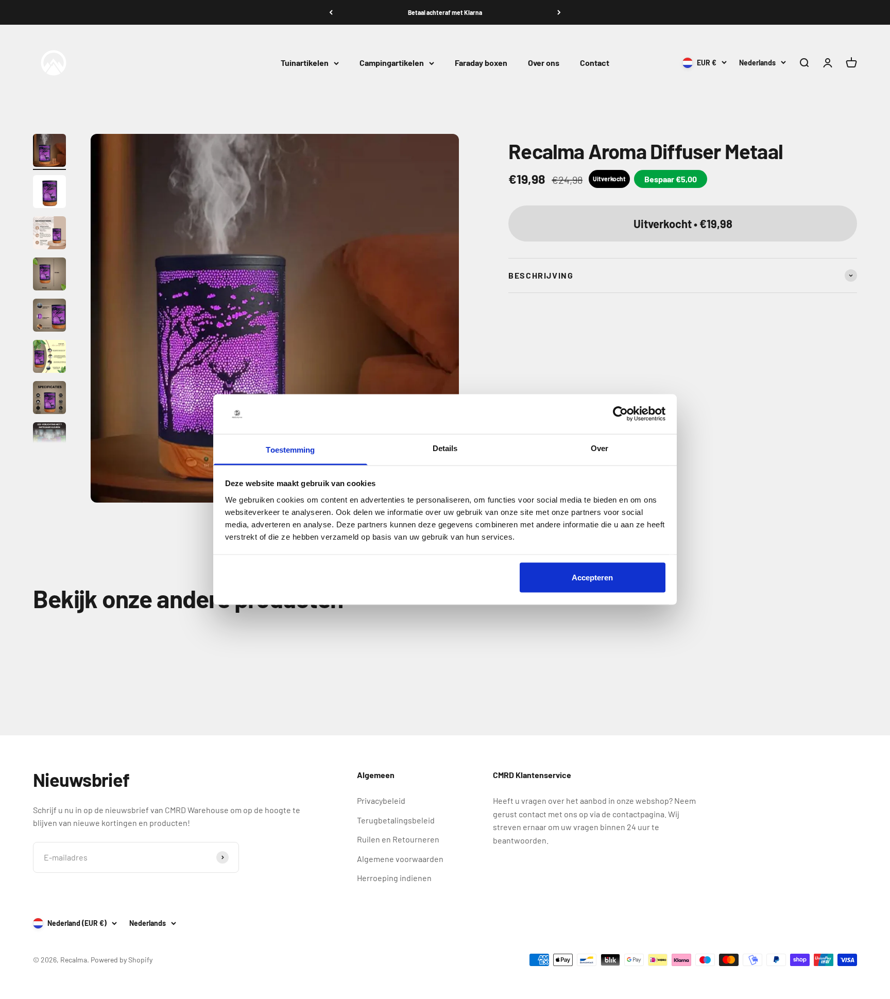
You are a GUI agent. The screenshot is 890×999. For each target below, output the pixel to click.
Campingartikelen (392, 63)
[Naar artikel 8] (49, 440)
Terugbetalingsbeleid (396, 820)
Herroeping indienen (394, 878)
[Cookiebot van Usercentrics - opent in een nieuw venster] (620, 414)
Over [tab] (599, 447)
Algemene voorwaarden (400, 859)
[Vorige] (331, 12)
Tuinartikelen (305, 63)
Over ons (543, 63)
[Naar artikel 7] (49, 399)
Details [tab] (445, 447)
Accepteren (592, 577)
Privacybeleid (381, 800)
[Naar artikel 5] (49, 317)
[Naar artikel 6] (49, 358)
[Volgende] (559, 12)
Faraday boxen (481, 63)
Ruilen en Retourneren (398, 839)
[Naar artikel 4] (49, 275)
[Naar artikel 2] (49, 193)
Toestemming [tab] (290, 449)
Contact (594, 63)
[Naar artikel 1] (49, 152)
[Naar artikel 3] (49, 234)
